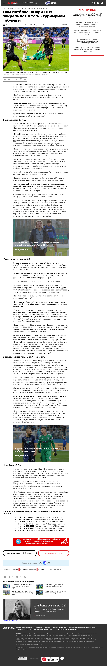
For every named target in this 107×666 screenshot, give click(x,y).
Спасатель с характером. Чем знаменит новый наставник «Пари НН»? (37, 243)
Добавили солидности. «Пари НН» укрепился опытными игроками (22, 586)
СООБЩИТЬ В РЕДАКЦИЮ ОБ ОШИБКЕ (66, 629)
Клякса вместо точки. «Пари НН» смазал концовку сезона (55, 592)
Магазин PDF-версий (59, 627)
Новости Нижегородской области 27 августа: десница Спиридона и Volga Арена (87, 16)
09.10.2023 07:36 (8, 8)
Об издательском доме (24, 627)
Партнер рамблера (34, 658)
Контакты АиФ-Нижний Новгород (41, 629)
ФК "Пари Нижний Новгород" (39, 74)
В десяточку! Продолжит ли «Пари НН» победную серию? (37, 449)
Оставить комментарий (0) (53, 553)
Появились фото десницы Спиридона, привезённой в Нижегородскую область (87, 41)
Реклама (47, 627)
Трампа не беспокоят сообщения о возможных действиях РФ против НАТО (87, 32)
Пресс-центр (38, 627)
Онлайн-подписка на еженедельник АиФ (82, 627)
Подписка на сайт (22, 629)
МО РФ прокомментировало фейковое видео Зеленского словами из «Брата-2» (87, 24)
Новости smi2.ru (10, 620)
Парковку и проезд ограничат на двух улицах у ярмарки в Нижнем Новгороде (87, 49)
